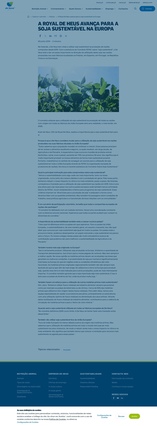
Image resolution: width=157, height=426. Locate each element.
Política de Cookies (57, 419)
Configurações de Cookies (104, 416)
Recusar (121, 416)
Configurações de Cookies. (28, 422)
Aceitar (134, 416)
